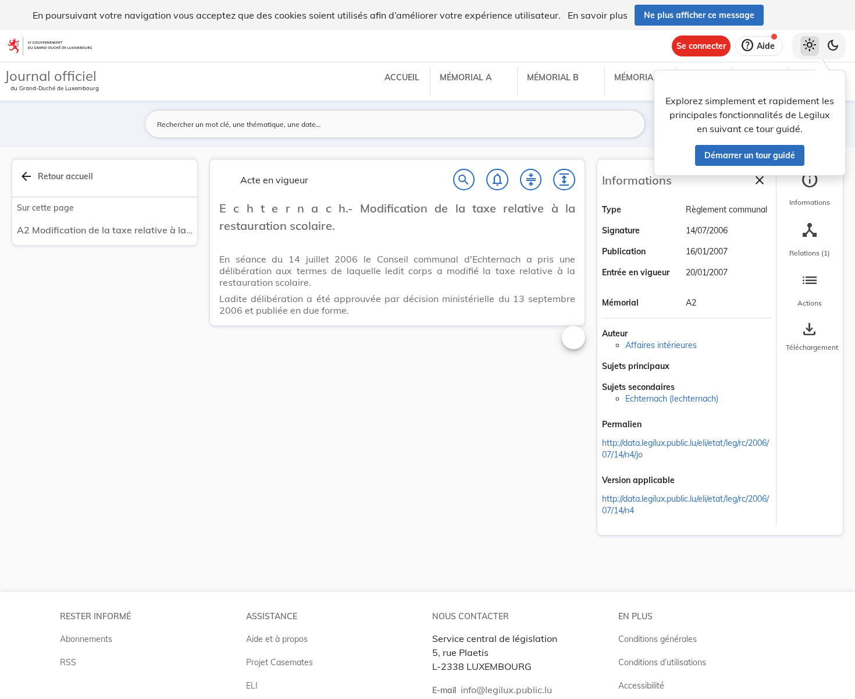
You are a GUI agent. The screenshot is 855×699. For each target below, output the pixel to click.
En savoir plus (598, 15)
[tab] (809, 189)
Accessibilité (641, 685)
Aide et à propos (277, 639)
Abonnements (86, 639)
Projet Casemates (279, 662)
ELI (252, 685)
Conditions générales (657, 639)
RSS (68, 662)
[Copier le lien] (657, 425)
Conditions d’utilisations (662, 662)
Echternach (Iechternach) (671, 398)
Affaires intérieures (661, 345)
